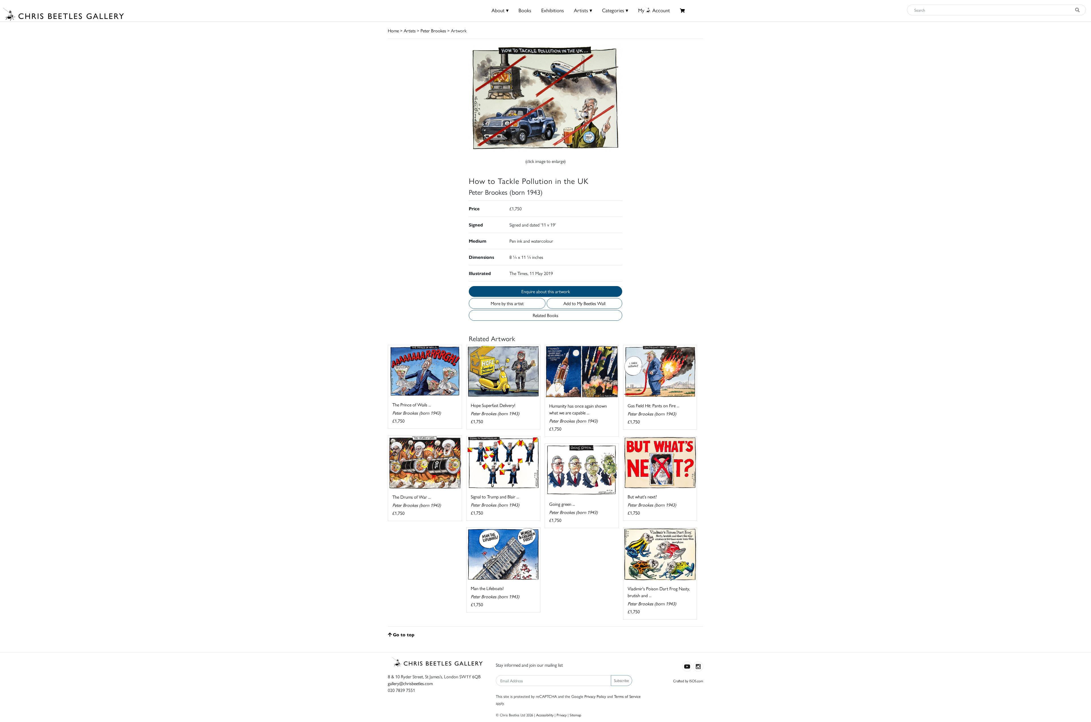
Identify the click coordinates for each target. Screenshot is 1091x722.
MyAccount (654, 10)
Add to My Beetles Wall (584, 303)
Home (393, 30)
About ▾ (500, 10)
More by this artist (507, 303)
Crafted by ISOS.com (688, 680)
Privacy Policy (595, 696)
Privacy (562, 714)
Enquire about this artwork (545, 291)
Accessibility (544, 714)
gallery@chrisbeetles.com (410, 683)
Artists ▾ (583, 10)
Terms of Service (627, 696)
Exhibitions (552, 10)
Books (525, 10)
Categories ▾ (615, 10)
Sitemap (575, 714)
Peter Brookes (433, 30)
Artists (410, 30)
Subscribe (621, 680)
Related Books (545, 315)
